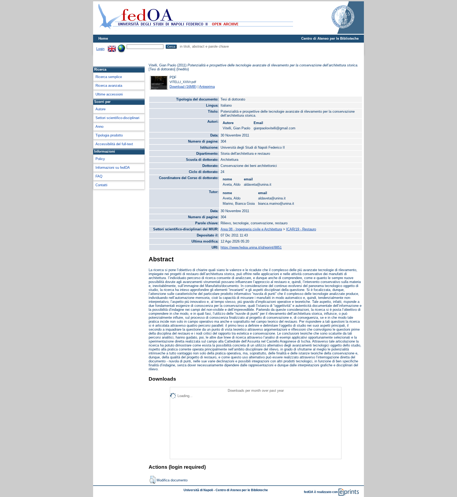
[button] (152, 480)
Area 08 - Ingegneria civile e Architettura (251, 229)
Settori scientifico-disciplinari (117, 118)
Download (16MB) (183, 87)
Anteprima (207, 87)
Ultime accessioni (109, 94)
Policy (100, 159)
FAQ (98, 176)
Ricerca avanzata (108, 86)
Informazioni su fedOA (112, 168)
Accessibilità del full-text (114, 144)
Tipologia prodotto (109, 135)
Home (103, 38)
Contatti (101, 185)
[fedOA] (194, 32)
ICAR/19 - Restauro (301, 229)
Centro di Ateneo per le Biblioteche (330, 38)
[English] (112, 46)
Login (100, 49)
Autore (100, 109)
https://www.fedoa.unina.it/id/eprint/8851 (251, 247)
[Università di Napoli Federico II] (337, 33)
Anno (99, 127)
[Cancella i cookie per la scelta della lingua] (121, 46)
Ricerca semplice (108, 77)
